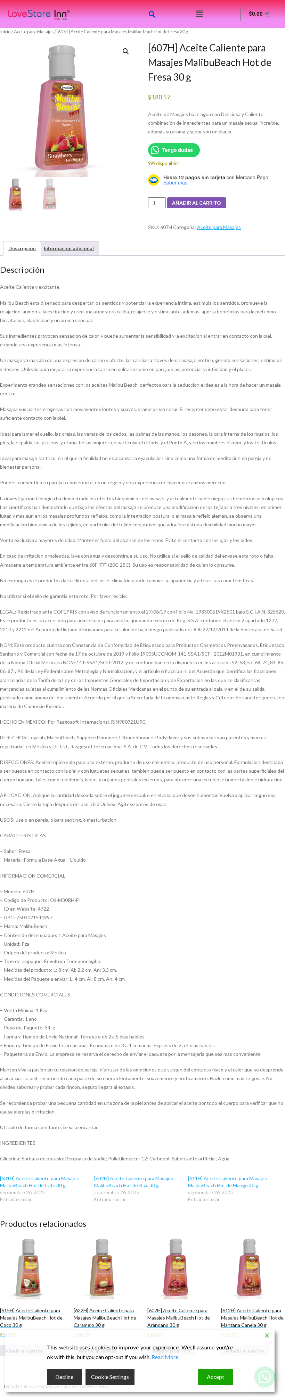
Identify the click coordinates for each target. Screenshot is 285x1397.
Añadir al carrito (196, 203)
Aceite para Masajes (34, 31)
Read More (165, 1357)
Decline (64, 1376)
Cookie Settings (110, 1376)
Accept (215, 1376)
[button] (199, 13)
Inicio (5, 31)
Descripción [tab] (22, 248)
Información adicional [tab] (69, 248)
